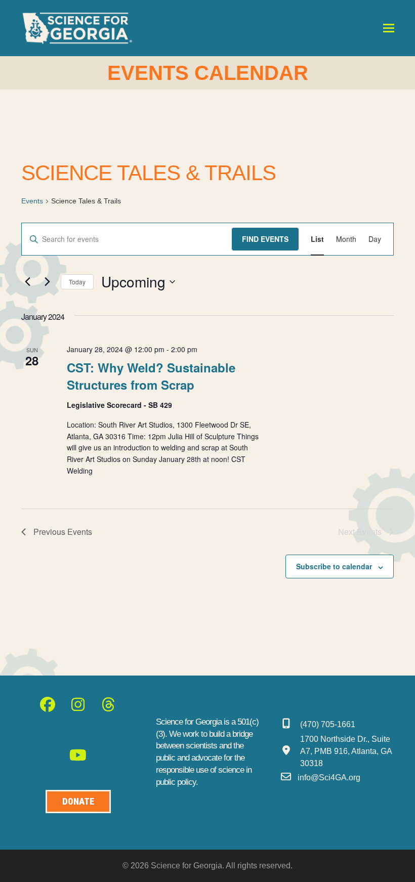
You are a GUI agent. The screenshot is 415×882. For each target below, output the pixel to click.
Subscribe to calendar (334, 566)
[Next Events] (47, 282)
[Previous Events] (27, 282)
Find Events (265, 239)
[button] (388, 28)
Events (32, 201)
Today (77, 281)
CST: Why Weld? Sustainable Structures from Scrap (151, 376)
